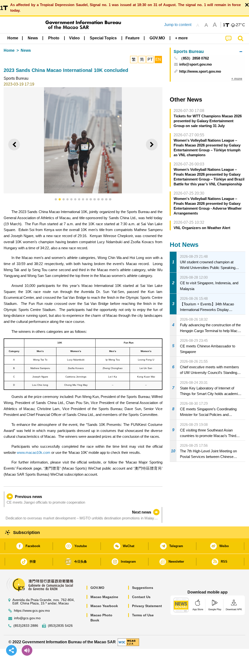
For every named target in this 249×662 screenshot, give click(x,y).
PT (150, 59)
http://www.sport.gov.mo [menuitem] (200, 71)
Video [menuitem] (74, 38)
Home (9, 50)
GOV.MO (97, 588)
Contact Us (141, 597)
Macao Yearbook (104, 606)
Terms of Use (143, 615)
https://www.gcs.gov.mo (32, 610)
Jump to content (177, 25)
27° (240, 25)
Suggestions (142, 588)
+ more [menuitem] (236, 78)
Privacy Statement (147, 606)
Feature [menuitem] (132, 38)
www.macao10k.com (33, 452)
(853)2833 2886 (25, 626)
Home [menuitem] (12, 38)
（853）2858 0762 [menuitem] (194, 58)
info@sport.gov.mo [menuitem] (195, 64)
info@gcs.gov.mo (27, 618)
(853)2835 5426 (60, 626)
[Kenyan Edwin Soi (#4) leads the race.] (83, 140)
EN (158, 59)
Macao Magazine (104, 597)
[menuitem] (33, 38)
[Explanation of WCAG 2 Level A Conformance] (128, 642)
